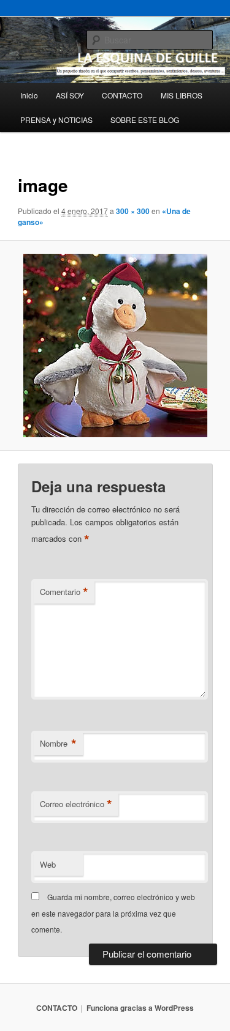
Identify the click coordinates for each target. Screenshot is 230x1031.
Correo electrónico (76, 804)
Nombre (58, 743)
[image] (115, 345)
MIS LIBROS (181, 95)
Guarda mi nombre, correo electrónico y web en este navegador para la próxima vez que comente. (113, 913)
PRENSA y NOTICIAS (56, 119)
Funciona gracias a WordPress (140, 1007)
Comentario (64, 592)
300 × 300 (133, 210)
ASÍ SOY (70, 95)
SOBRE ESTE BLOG (144, 119)
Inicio (29, 95)
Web (48, 864)
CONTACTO (122, 95)
